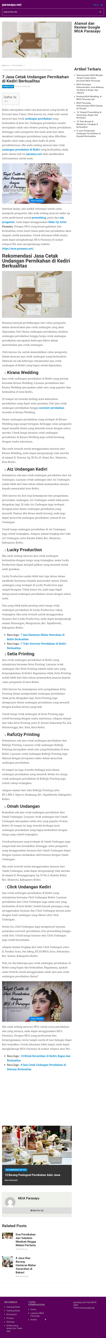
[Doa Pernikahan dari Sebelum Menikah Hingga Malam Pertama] (7, 1236)
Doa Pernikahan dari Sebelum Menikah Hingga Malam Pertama (26, 1240)
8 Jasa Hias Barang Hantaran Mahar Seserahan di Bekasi (26, 1265)
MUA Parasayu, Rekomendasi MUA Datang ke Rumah (89, 106)
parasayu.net (11, 4)
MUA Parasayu (24, 87)
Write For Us (36, 1210)
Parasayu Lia (21, 1249)
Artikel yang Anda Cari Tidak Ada (14, 1328)
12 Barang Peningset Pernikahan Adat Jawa (32, 1175)
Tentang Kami (13, 1310)
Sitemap (10, 1322)
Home (33, 1309)
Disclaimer (11, 1314)
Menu (96, 5)
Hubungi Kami (13, 1307)
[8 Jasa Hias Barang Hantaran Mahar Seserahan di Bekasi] (7, 1261)
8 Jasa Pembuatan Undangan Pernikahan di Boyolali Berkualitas (88, 133)
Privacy (10, 1318)
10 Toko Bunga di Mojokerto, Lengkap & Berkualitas (87, 124)
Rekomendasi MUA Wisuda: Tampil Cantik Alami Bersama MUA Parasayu (89, 78)
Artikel (34, 1319)
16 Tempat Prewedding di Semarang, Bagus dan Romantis (88, 115)
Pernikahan (8, 87)
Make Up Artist (57, 222)
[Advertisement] (37, 1097)
